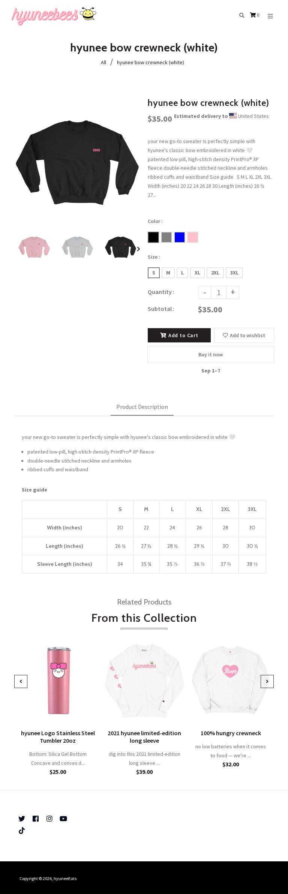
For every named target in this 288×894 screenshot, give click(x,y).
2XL (215, 272)
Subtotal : (161, 308)
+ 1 (170, 711)
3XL (234, 272)
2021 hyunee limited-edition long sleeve (144, 737)
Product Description (142, 406)
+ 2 (256, 711)
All (103, 62)
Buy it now (210, 354)
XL (197, 272)
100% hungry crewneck (231, 733)
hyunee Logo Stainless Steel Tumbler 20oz (58, 737)
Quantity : (161, 291)
